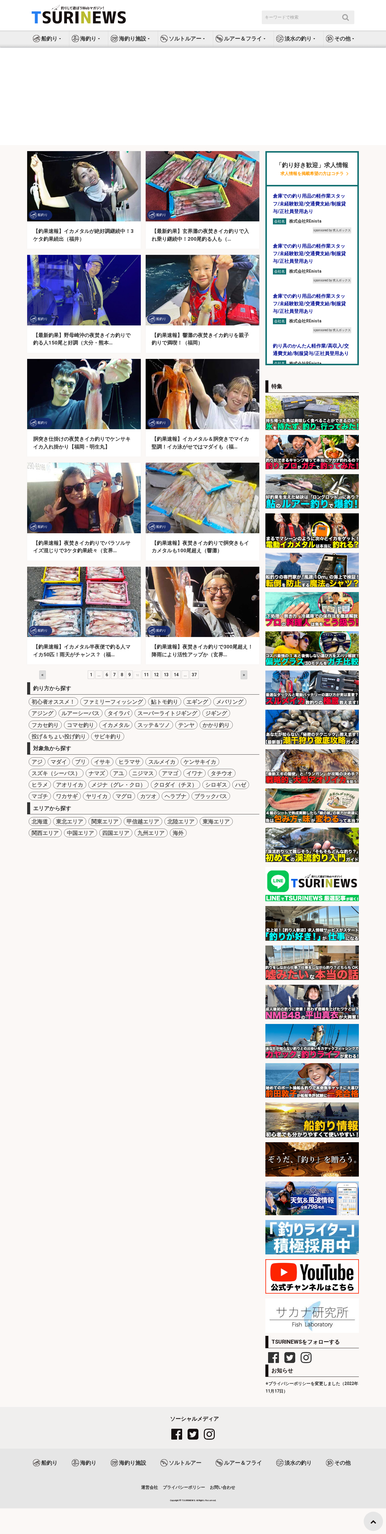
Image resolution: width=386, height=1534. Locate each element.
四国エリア (115, 833)
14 (176, 674)
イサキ (102, 762)
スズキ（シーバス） (56, 773)
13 (166, 674)
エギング (197, 702)
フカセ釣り (45, 725)
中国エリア (80, 833)
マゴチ (40, 796)
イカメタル (115, 725)
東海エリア (216, 821)
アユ (118, 773)
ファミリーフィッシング (113, 702)
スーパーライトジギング (167, 713)
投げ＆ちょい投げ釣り (59, 736)
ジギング (216, 713)
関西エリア (45, 833)
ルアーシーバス (81, 713)
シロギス (216, 784)
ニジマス (143, 773)
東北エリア (69, 821)
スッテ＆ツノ (154, 725)
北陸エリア (181, 821)
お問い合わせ (222, 1487)
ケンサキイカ (200, 762)
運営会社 (149, 1487)
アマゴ (170, 773)
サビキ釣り (107, 736)
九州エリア (151, 833)
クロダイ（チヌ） (175, 784)
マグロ (124, 796)
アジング (42, 713)
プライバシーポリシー (184, 1487)
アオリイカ (69, 784)
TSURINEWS (189, 1500)
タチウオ (222, 773)
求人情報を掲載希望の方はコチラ (312, 173)
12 (156, 674)
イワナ (194, 773)
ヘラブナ (175, 796)
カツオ (148, 796)
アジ (37, 762)
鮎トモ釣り (164, 702)
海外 (178, 833)
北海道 (40, 821)
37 (194, 674)
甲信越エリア (143, 821)
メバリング (229, 702)
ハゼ (240, 784)
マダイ (59, 762)
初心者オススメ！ (53, 702)
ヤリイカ (97, 796)
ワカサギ (67, 796)
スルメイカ (162, 762)
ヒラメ (40, 784)
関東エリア (105, 821)
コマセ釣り (80, 725)
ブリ (80, 762)
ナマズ (97, 773)
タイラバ (118, 713)
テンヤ (186, 725)
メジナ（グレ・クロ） (118, 784)
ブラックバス (211, 796)
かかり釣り (216, 725)
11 (146, 674)
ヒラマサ (129, 762)
